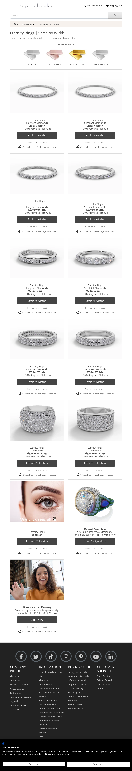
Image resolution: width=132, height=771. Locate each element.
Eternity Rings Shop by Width (48, 24)
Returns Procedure (106, 680)
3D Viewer (72, 700)
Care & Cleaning (75, 688)
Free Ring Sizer (75, 692)
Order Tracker (103, 676)
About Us (14, 676)
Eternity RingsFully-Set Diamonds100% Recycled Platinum (37, 124)
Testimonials (16, 693)
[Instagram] (66, 656)
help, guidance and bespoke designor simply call (37, 610)
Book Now (37, 619)
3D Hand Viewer (75, 704)
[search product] (115, 15)
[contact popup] (85, 5)
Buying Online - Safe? (78, 672)
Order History (103, 684)
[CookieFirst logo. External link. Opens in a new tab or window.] (3, 743)
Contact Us (15, 680)
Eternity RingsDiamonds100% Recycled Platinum (37, 452)
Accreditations (17, 688)
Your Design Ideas (95, 541)
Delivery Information (49, 688)
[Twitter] (36, 656)
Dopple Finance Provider (50, 716)
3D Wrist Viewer (75, 708)
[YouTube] (96, 656)
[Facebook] (21, 656)
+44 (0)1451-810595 (19, 684)
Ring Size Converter (77, 684)
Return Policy (45, 684)
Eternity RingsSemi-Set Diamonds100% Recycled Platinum (95, 124)
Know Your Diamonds (78, 676)
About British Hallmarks (79, 696)
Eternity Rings (26, 24)
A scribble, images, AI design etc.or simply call (94, 531)
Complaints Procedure (49, 708)
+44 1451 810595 (94, 5)
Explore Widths (37, 135)
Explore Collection (37, 463)
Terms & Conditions (48, 700)
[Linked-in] (111, 656)
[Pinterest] (81, 656)
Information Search (77, 680)
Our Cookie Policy (47, 704)
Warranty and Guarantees (51, 712)
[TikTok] (51, 656)
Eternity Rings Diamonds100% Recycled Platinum (95, 452)
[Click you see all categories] (13, 6)
